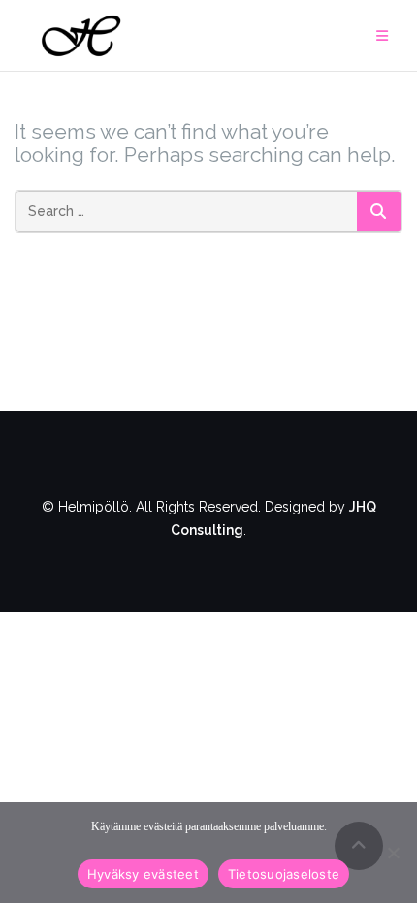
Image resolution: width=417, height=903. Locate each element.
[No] (392, 852)
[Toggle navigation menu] (382, 35)
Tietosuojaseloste (283, 874)
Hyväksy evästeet (143, 874)
